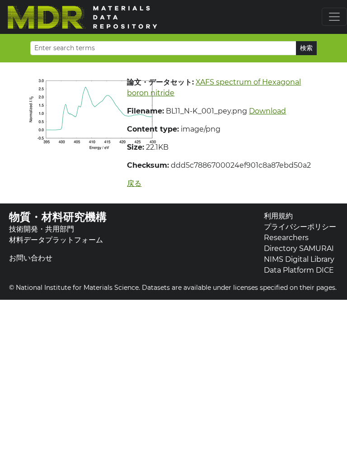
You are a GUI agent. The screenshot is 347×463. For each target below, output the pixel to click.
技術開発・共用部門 (41, 229)
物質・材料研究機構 (58, 216)
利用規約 (278, 216)
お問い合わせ (30, 258)
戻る (134, 183)
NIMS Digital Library (299, 259)
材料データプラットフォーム (56, 240)
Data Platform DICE (299, 270)
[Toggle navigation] (334, 17)
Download (267, 111)
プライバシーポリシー (300, 226)
